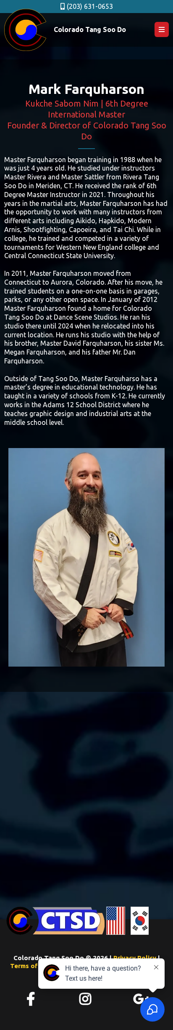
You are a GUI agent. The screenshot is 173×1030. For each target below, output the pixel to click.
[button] (162, 29)
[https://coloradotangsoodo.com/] (25, 30)
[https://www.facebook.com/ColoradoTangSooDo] (31, 999)
